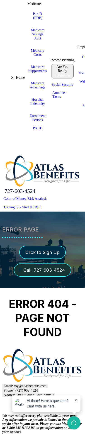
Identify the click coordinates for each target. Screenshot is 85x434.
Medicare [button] (34, 4)
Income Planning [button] (62, 60)
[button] (3, 77)
